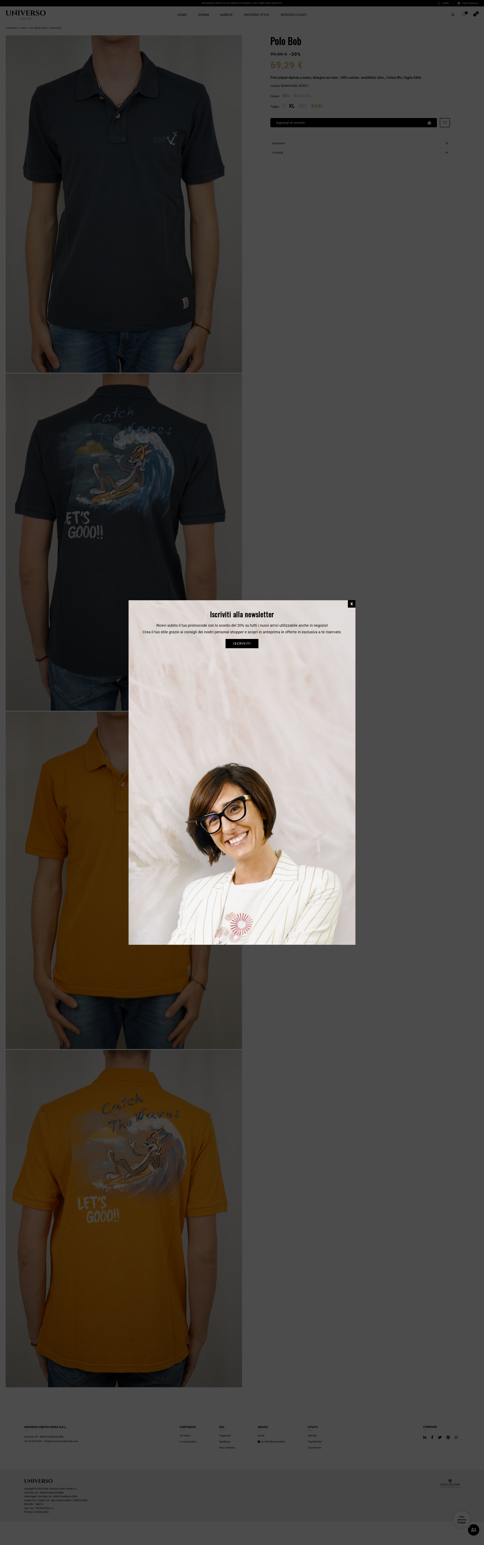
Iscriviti (242, 643)
